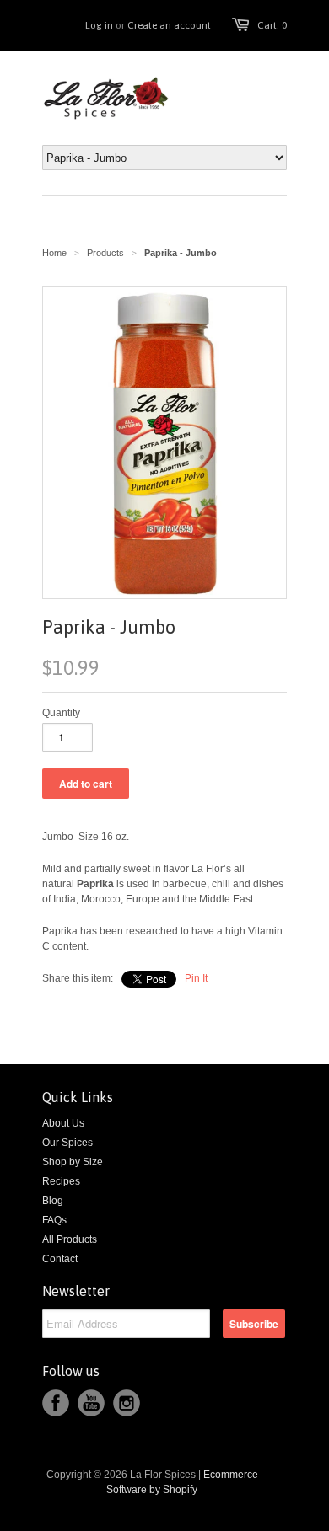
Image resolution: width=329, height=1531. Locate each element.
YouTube (91, 1402)
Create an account (169, 25)
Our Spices (67, 1142)
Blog (52, 1201)
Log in (99, 25)
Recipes (61, 1181)
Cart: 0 (272, 25)
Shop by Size (72, 1162)
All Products (69, 1239)
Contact (60, 1259)
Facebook (55, 1402)
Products (105, 253)
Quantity (61, 713)
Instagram (126, 1402)
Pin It (196, 978)
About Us (63, 1123)
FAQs (54, 1220)
